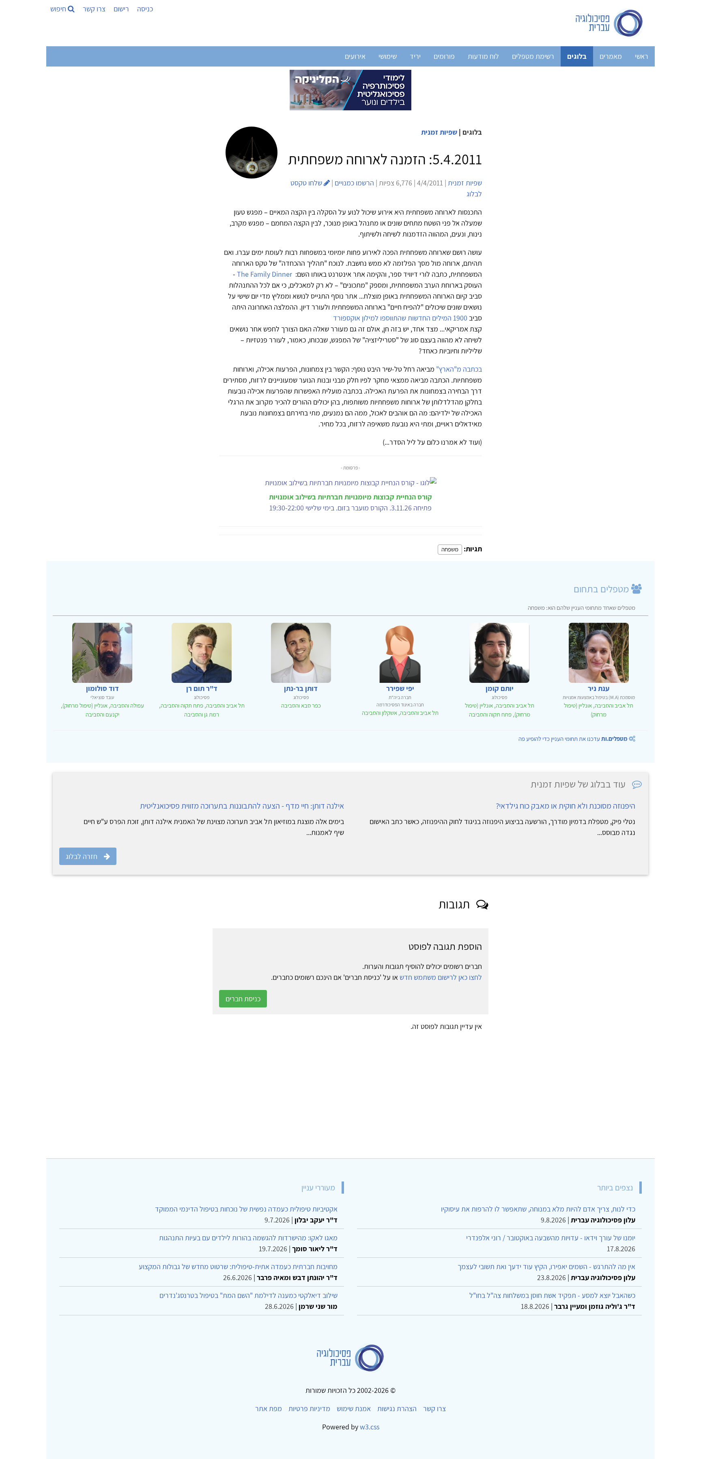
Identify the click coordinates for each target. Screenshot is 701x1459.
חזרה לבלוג (81, 856)
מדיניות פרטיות (309, 1408)
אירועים (355, 56)
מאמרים (611, 56)
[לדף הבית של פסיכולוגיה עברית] (609, 23)
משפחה (449, 549)
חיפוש (59, 8)
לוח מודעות (483, 56)
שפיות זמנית (439, 132)
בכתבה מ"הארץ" (459, 369)
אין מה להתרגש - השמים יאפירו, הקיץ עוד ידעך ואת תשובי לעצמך (546, 1266)
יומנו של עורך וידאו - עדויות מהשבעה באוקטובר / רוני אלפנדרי (550, 1237)
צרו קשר (94, 8)
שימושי (387, 56)
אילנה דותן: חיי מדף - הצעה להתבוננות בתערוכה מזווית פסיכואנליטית (242, 806)
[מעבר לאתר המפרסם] (350, 89)
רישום (121, 8)
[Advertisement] (404, 1092)
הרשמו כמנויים (354, 182)
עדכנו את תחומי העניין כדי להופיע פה (573, 738)
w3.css (369, 1426)
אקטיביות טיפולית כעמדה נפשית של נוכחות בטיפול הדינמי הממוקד (246, 1209)
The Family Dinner (264, 274)
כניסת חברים (243, 998)
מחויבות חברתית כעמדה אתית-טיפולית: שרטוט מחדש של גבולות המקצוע (238, 1266)
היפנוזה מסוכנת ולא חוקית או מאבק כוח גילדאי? (565, 806)
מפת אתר (268, 1408)
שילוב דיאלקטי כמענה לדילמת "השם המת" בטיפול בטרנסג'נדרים (248, 1295)
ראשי (641, 56)
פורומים (444, 56)
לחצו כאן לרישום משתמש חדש (441, 977)
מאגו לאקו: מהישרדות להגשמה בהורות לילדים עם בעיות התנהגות (248, 1237)
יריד (415, 56)
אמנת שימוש (354, 1408)
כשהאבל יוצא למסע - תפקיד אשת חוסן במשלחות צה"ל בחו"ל (552, 1295)
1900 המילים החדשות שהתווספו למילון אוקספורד (400, 318)
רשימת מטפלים (533, 56)
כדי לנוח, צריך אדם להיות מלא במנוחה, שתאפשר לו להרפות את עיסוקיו (538, 1209)
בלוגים (577, 56)
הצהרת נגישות (397, 1408)
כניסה (145, 8)
